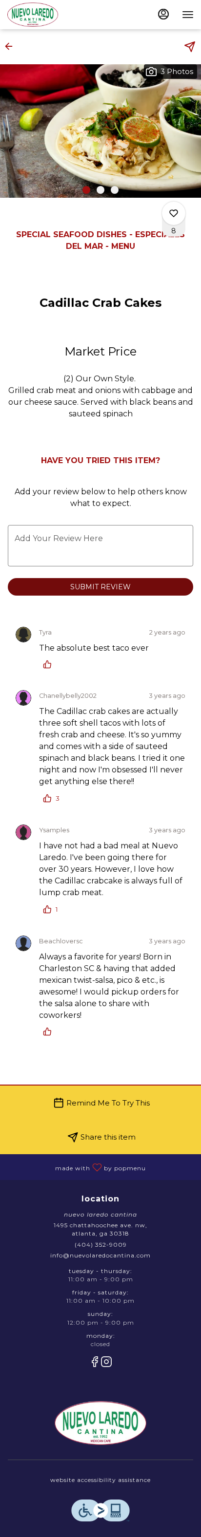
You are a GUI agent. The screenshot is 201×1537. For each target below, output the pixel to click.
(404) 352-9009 (101, 1244)
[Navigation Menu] (188, 14)
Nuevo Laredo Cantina (100, 1423)
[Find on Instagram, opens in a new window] (106, 1363)
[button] (11, 46)
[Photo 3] (115, 190)
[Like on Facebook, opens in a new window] (94, 1363)
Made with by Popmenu (76, 1166)
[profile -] (163, 14)
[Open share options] (190, 46)
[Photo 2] (100, 190)
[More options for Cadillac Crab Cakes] (173, 213)
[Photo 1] (86, 190)
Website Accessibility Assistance (100, 1479)
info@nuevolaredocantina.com (100, 1255)
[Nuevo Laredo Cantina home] (51, 14)
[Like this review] (49, 664)
